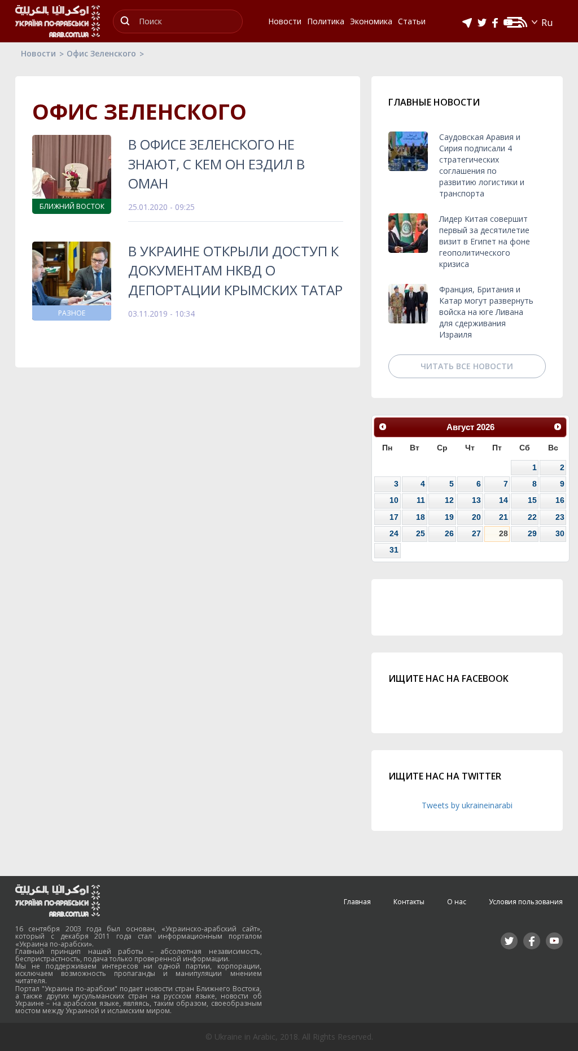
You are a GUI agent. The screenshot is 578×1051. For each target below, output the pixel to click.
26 (449, 533)
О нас (456, 902)
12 (449, 500)
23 (559, 517)
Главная (357, 902)
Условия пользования (526, 902)
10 (394, 500)
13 (476, 500)
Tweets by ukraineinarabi (467, 805)
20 (476, 517)
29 (532, 533)
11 (421, 500)
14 (503, 500)
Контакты (408, 902)
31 (394, 549)
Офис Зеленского (101, 53)
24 (394, 533)
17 (394, 517)
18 (420, 517)
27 (476, 533)
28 (503, 533)
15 (532, 500)
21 (503, 517)
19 (449, 517)
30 (559, 533)
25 (420, 533)
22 (532, 517)
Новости (38, 53)
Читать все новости (467, 366)
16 (559, 500)
